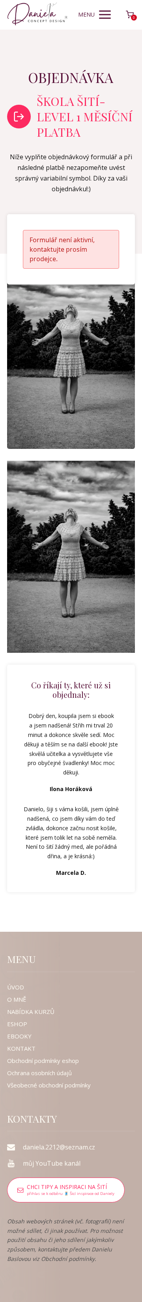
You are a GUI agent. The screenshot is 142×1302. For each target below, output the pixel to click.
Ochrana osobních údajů (39, 1073)
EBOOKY (19, 1036)
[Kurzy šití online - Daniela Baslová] (37, 15)
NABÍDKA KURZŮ (30, 1012)
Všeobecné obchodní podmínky (49, 1085)
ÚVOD (15, 987)
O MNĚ (16, 999)
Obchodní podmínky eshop (43, 1061)
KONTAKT (21, 1048)
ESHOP (17, 1024)
